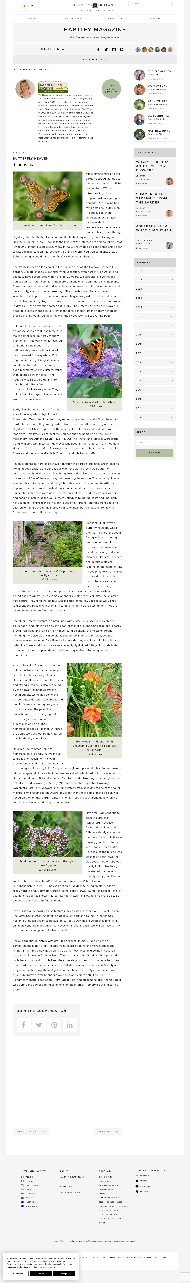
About (33, 19)
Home (17, 69)
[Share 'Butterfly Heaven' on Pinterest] (25, 164)
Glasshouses (105, 1181)
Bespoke (103, 1194)
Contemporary (106, 1190)
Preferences (18, 1274)
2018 (139, 344)
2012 (139, 399)
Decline (41, 1274)
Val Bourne (142, 208)
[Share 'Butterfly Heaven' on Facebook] (14, 164)
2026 (139, 270)
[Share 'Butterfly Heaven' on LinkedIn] (31, 164)
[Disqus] (67, 1081)
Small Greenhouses (108, 1210)
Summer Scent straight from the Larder (151, 198)
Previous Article (30, 1131)
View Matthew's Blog (157, 138)
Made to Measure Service (72, 1177)
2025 (139, 279)
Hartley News (54, 49)
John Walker (158, 101)
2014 (139, 380)
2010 (139, 417)
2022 (139, 307)
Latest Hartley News (70, 1192)
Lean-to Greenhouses (109, 1198)
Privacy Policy (117, 1257)
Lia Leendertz (158, 116)
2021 (139, 316)
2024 (139, 289)
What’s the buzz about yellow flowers (153, 166)
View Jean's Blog (156, 93)
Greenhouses (105, 1177)
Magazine (156, 19)
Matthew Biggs (159, 130)
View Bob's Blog (155, 78)
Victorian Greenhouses (110, 1185)
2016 (139, 362)
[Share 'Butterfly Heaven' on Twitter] (20, 164)
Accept (64, 1274)
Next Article (108, 1131)
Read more (141, 183)
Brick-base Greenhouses (110, 1202)
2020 (139, 325)
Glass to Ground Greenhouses (114, 1206)
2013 (139, 389)
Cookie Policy (133, 1257)
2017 (139, 353)
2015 (139, 371)
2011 (138, 408)
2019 (139, 334)
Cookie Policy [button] (62, 1264)
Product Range (115, 19)
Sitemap (147, 1257)
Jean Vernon (158, 86)
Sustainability (161, 1257)
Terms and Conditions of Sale (92, 1257)
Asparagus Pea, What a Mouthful (154, 228)
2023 (139, 298)
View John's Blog (156, 108)
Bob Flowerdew (160, 71)
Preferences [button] (50, 1267)
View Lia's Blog (155, 123)
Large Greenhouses (108, 1215)
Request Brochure (74, 19)
